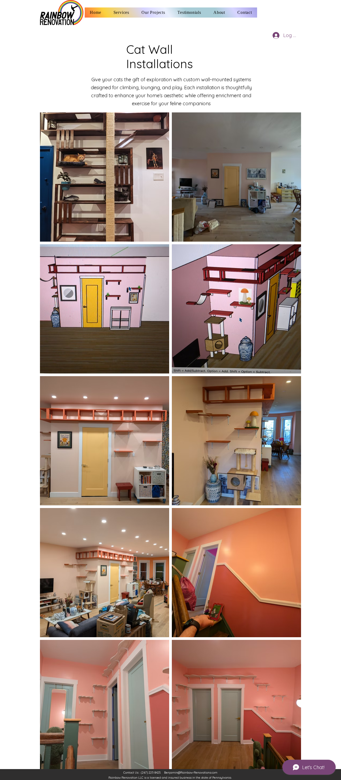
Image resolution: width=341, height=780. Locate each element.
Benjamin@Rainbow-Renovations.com (190, 772)
